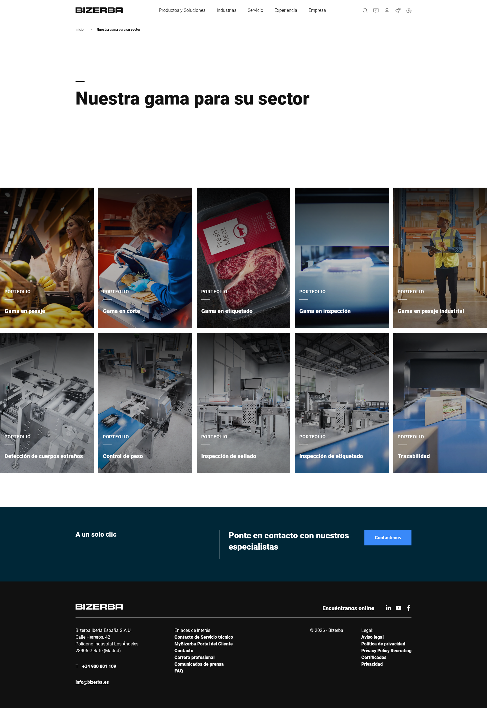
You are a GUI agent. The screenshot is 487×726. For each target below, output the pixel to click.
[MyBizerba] (387, 10)
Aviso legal (372, 637)
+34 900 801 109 (99, 666)
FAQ (178, 671)
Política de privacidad (383, 644)
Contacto (183, 650)
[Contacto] (376, 10)
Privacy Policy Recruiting (386, 650)
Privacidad (372, 664)
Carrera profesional (194, 657)
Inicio (80, 29)
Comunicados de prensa (199, 664)
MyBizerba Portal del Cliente (203, 644)
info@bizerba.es (92, 682)
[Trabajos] (398, 10)
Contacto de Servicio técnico (203, 637)
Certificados (373, 657)
